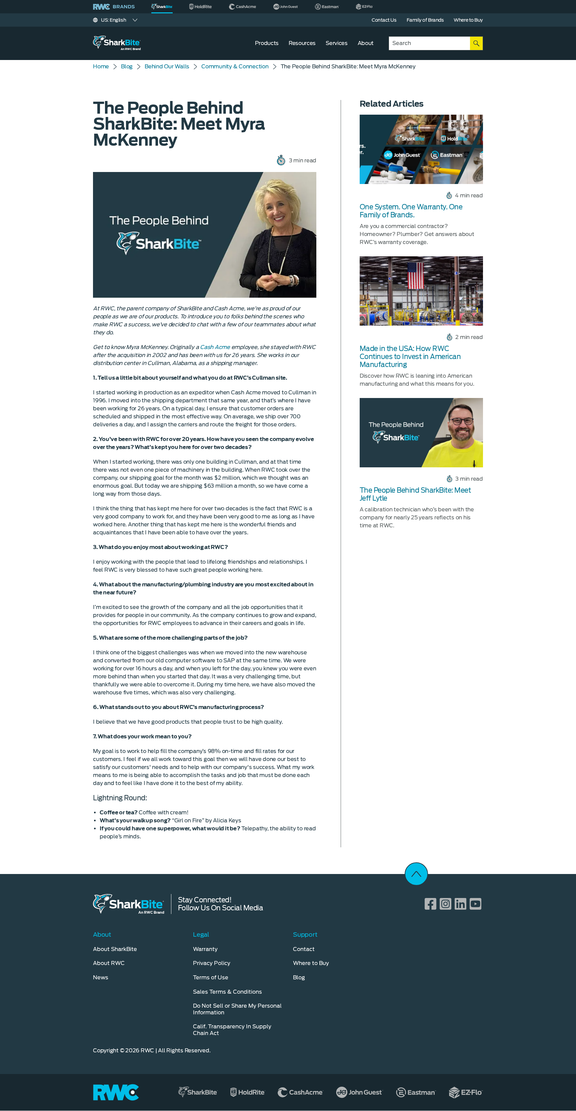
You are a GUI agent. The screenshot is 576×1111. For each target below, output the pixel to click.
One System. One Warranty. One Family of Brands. (411, 211)
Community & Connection (235, 66)
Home (101, 66)
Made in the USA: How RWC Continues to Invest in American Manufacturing (410, 357)
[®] (162, 6)
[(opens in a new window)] (200, 6)
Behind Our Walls (167, 66)
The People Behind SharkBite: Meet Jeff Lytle (415, 494)
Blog (127, 66)
